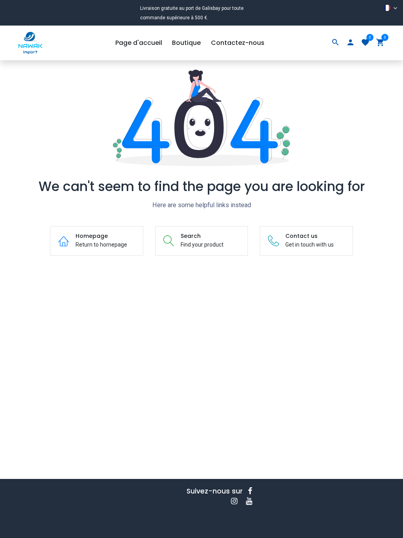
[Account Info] (350, 43)
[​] (252, 491)
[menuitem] (138, 43)
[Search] (335, 43)
